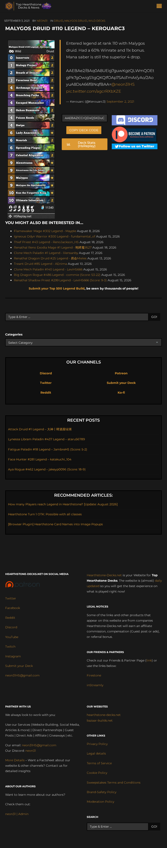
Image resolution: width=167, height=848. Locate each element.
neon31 (42, 20)
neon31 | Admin (16, 814)
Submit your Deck (121, 383)
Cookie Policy (97, 773)
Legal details (96, 753)
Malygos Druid (75, 20)
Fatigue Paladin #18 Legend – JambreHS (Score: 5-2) (47, 449)
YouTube (11, 637)
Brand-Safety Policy (101, 792)
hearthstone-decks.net (104, 715)
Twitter (46, 383)
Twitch (10, 646)
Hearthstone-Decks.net (104, 575)
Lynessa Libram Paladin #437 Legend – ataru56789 (46, 439)
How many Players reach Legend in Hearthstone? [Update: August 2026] (63, 504)
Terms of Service (99, 763)
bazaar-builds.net (100, 720)
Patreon (121, 373)
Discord (46, 373)
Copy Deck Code (83, 130)
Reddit (45, 393)
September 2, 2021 (120, 101)
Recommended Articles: (83, 495)
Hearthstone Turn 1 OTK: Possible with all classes (45, 514)
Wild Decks (96, 20)
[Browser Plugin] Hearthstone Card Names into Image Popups (55, 524)
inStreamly (95, 685)
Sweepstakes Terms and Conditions (113, 782)
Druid (58, 20)
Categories (13, 334)
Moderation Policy (100, 802)
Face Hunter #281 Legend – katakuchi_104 (39, 459)
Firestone (94, 675)
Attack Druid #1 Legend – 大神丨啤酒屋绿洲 (40, 429)
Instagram (13, 656)
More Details (15, 760)
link (149, 660)
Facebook (12, 608)
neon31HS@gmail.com (22, 675)
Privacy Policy (97, 744)
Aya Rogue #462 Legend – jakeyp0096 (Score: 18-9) (47, 469)
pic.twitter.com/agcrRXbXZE (93, 91)
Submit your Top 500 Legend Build (57, 288)
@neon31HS (123, 84)
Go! (154, 317)
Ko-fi (121, 393)
